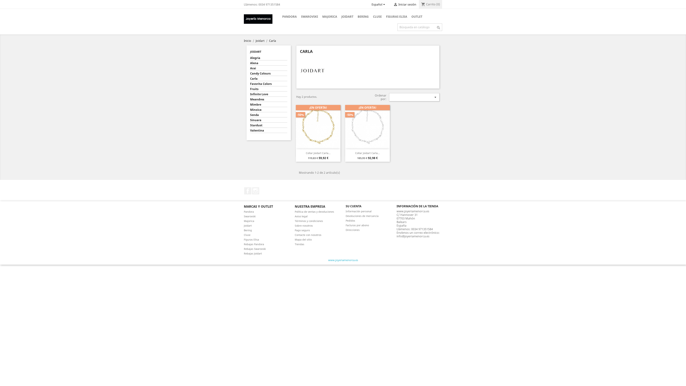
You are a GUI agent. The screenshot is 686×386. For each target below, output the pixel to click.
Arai (253, 68)
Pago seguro (302, 230)
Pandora (289, 17)
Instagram (255, 190)
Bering (363, 17)
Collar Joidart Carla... (318, 153)
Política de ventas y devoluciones (314, 211)
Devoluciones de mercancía (362, 216)
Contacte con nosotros (308, 235)
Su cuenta (353, 206)
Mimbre (255, 105)
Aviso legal (301, 216)
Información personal (359, 211)
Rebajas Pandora (254, 244)
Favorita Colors (261, 84)
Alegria (255, 58)
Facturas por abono (357, 225)
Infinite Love (259, 94)
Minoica (256, 110)
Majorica (329, 17)
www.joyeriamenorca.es (343, 260)
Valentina (257, 130)
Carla (254, 79)
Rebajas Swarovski (255, 249)
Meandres (257, 99)
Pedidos (350, 220)
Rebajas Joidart (253, 253)
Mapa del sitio (303, 239)
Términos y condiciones (309, 221)
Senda (254, 115)
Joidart (347, 17)
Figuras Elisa (396, 17)
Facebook (247, 190)
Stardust (256, 125)
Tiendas (299, 244)
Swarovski (309, 17)
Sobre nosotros (304, 225)
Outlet (416, 17)
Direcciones (353, 230)
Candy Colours (260, 73)
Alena (254, 63)
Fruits (254, 89)
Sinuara (255, 120)
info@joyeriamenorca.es (413, 236)
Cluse (377, 17)
